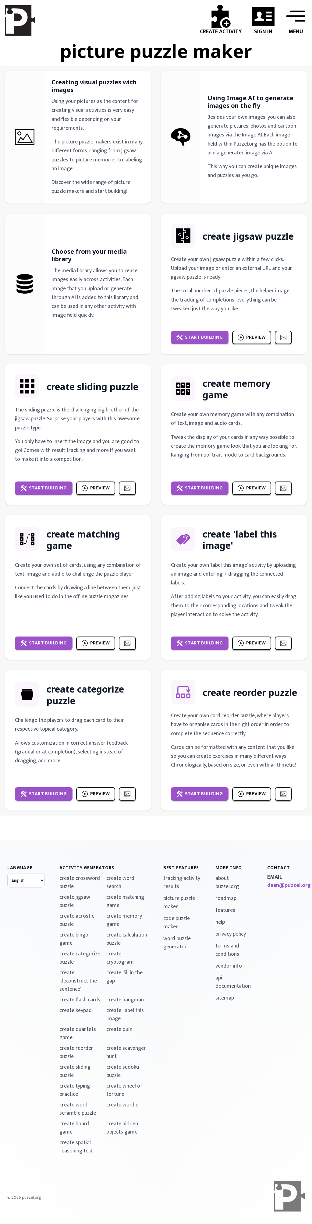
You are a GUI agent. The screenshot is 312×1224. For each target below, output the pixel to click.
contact (278, 867)
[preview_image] (283, 337)
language (20, 867)
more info (228, 867)
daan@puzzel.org (286, 885)
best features (181, 867)
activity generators (86, 867)
